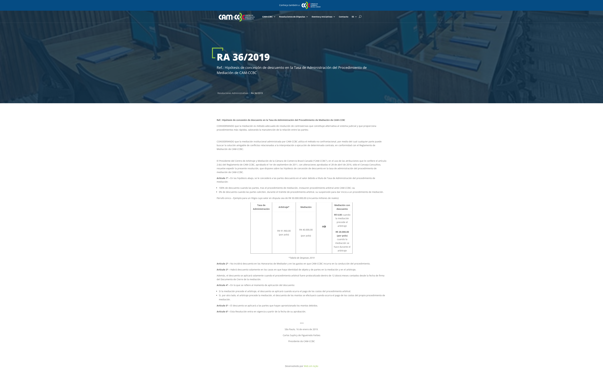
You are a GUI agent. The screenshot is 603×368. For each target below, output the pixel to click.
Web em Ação (311, 366)
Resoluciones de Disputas (292, 16)
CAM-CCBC (267, 16)
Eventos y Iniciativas (322, 16)
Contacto (343, 16)
